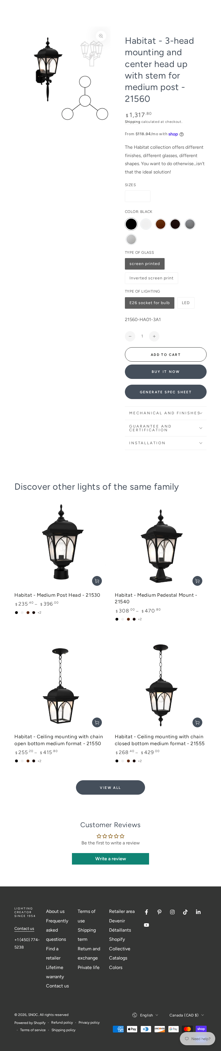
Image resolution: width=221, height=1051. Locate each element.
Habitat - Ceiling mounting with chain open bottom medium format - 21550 (58, 740)
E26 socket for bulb (149, 304)
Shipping (132, 122)
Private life (89, 967)
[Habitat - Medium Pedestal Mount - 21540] (161, 544)
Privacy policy (89, 1023)
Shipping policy (63, 1030)
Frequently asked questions (57, 930)
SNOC (33, 1015)
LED (188, 304)
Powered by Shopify (29, 1023)
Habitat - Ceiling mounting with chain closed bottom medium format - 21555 (160, 740)
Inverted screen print (151, 280)
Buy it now (166, 372)
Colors (115, 967)
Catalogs (118, 958)
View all (110, 788)
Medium (137, 196)
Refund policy (62, 1023)
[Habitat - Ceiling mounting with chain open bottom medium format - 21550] (60, 686)
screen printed (144, 265)
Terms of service (33, 1030)
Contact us (24, 928)
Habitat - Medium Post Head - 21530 (57, 595)
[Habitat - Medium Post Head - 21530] (60, 544)
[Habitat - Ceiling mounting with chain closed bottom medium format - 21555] (161, 686)
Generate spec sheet (166, 392)
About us (55, 911)
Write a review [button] (110, 858)
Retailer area (122, 911)
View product (97, 581)
